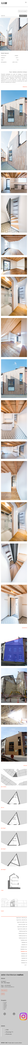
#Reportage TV (9, 1032)
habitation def (24, 956)
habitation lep (24, 953)
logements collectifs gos (21, 917)
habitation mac (24, 949)
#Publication (9, 1034)
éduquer (5, 1005)
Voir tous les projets (23, 11)
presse (5, 1007)
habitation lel (24, 942)
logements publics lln (22, 928)
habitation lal (24, 958)
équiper (5, 1006)
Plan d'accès (4, 990)
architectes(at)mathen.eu (9, 986)
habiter (5, 1003)
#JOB (7, 1029)
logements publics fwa (22, 922)
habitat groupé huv (23, 935)
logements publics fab (22, 926)
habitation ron (24, 960)
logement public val (22, 924)
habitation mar (23, 15)
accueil (5, 1002)
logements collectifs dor (22, 919)
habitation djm (24, 940)
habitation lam (24, 947)
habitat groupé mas (22, 933)
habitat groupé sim (23, 937)
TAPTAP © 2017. (4, 1042)
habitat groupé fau (23, 931)
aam (4, 1009)
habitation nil (24, 944)
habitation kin (24, 962)
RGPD (3, 993)
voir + (25, 965)
